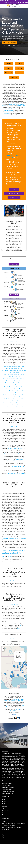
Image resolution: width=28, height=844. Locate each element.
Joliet (11, 550)
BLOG (3, 799)
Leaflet (14, 688)
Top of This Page (14, 341)
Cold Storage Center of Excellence (15, 448)
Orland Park (13, 555)
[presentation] (1, 224)
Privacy (4, 812)
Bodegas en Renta (14, 197)
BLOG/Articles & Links (15, 758)
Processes (8, 63)
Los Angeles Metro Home (8, 791)
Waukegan (4, 552)
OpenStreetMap (19, 688)
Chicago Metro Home (7, 789)
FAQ (3, 808)
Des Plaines (19, 555)
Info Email (18, 709)
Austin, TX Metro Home (7, 793)
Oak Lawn (9, 556)
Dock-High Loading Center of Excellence (13, 453)
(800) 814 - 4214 (21, 105)
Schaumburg (16, 553)
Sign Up (4, 837)
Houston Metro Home (7, 783)
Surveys (20, 63)
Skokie (8, 555)
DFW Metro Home (6, 785)
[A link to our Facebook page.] (13, 715)
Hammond (22, 552)
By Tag (3, 803)
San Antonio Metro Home (8, 787)
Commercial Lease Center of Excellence (16, 473)
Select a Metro (14, 77)
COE (8, 68)
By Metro (4, 801)
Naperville (15, 550)
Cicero (9, 552)
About (3, 814)
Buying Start (14, 294)
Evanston (10, 553)
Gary (21, 553)
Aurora (8, 550)
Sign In (3, 835)
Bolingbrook (5, 553)
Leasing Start (14, 264)
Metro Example (8, 72)
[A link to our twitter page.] (15, 715)
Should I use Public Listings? (14, 194)
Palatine (4, 555)
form (21, 625)
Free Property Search (9, 42)
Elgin (20, 550)
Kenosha (23, 550)
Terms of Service (6, 810)
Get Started (14, 189)
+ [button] (3, 648)
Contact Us (6, 113)
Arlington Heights (15, 552)
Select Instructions (19, 72)
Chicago (4, 550)
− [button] (3, 650)
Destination (19, 68)
